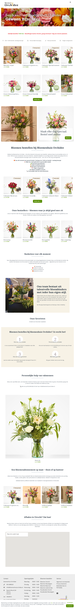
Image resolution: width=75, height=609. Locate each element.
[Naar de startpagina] (11, 4)
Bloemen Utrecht (45, 582)
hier (52, 603)
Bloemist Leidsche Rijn (46, 588)
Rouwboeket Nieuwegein (47, 592)
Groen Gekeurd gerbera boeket (11, 94)
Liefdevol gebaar (47, 505)
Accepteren (70, 605)
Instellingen (70, 602)
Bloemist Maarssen (45, 586)
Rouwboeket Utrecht (46, 590)
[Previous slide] (4, 54)
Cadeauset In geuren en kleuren (30, 65)
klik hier (21, 33)
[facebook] (57, 592)
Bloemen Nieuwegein (46, 584)
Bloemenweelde (28, 240)
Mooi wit (37, 460)
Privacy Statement (62, 584)
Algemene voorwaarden (63, 582)
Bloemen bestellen (46, 578)
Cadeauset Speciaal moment (50, 65)
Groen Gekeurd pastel (49, 94)
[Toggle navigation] (70, 2)
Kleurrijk (25, 505)
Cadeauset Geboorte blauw (50, 196)
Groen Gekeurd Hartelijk (30, 94)
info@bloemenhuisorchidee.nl (14, 587)
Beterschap (7, 240)
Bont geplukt (46, 240)
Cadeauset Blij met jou (10, 196)
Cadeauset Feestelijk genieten (29, 196)
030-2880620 (9, 584)
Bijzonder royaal (9, 65)
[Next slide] (70, 54)
